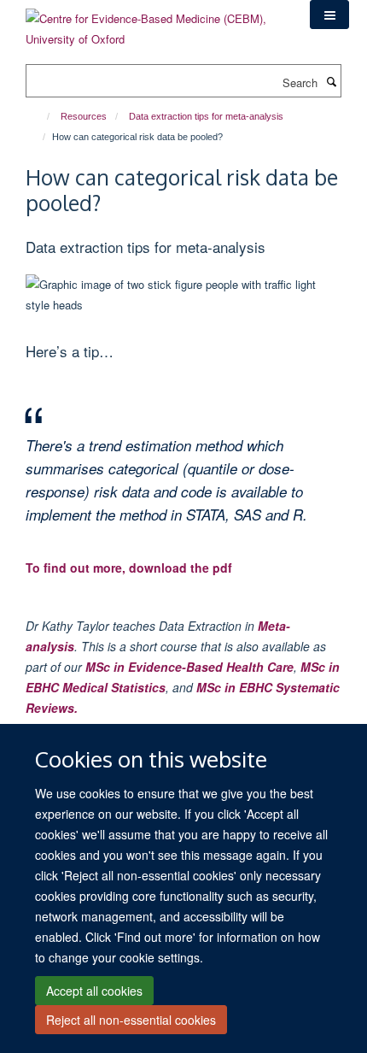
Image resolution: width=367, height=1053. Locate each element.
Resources (84, 116)
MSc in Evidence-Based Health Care (189, 666)
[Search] (331, 81)
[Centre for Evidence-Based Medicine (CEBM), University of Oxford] (155, 23)
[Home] (40, 116)
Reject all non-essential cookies (131, 1019)
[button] (329, 14)
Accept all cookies (94, 990)
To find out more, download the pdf (129, 567)
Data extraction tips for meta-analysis (206, 116)
